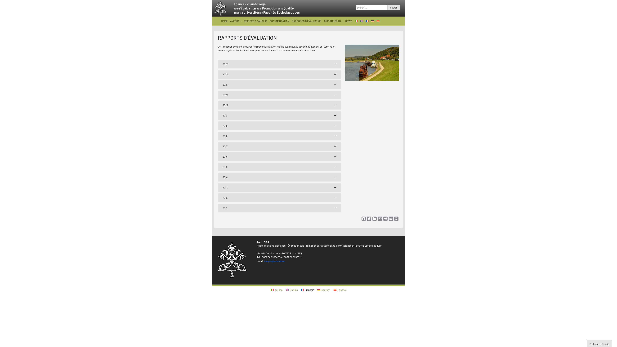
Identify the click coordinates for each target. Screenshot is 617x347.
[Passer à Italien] (356, 21)
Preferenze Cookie (599, 343)
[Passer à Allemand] (372, 21)
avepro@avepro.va (274, 260)
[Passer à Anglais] (361, 21)
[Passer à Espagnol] (378, 21)
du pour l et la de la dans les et (266, 8)
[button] (279, 64)
